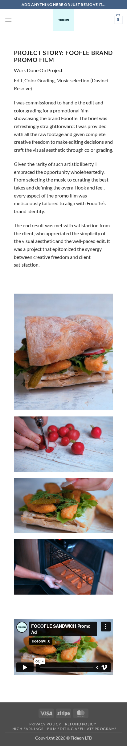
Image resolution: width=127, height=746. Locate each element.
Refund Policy (80, 724)
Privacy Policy (45, 724)
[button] (8, 19)
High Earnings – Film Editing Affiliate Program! (64, 728)
